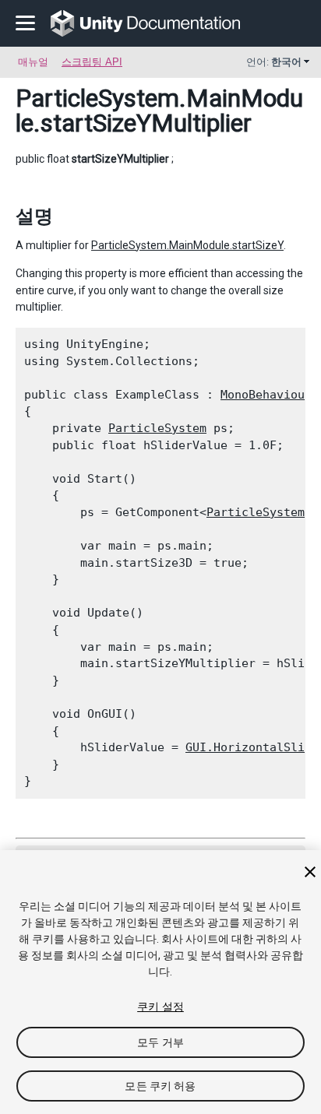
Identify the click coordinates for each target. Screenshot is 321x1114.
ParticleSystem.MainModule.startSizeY (187, 245)
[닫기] (310, 872)
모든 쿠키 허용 (160, 1086)
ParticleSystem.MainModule (159, 110)
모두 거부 (160, 1042)
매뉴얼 (33, 62)
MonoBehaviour (266, 395)
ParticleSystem (157, 428)
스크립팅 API (92, 62)
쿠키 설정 (160, 1006)
